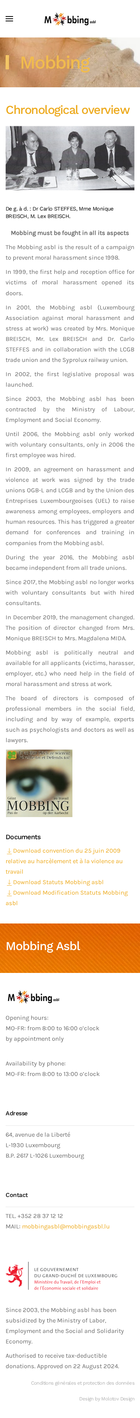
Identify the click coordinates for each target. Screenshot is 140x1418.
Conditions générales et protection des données (82, 1383)
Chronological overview (68, 110)
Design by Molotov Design (106, 1399)
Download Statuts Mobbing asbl (58, 882)
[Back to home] (70, 18)
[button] (9, 18)
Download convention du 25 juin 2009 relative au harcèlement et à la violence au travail (64, 861)
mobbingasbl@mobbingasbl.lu (66, 1226)
